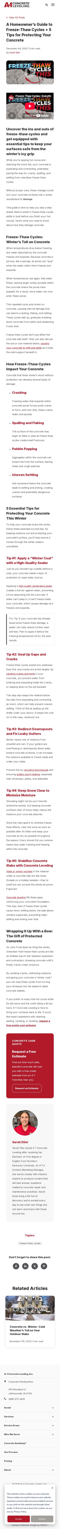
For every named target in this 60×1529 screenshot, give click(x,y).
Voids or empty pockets (19, 871)
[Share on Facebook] (16, 1266)
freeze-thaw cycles (30, 1243)
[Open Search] (47, 4)
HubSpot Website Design (24, 1525)
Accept (18, 1519)
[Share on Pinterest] (44, 1266)
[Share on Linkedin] (25, 1266)
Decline (42, 1519)
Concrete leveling (15, 897)
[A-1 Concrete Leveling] (17, 4)
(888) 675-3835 (16, 1399)
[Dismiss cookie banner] (52, 1488)
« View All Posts (15, 17)
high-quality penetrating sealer (35, 586)
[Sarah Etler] (25, 1123)
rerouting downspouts (36, 770)
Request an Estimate (26, 1088)
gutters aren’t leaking (28, 774)
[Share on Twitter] (34, 1266)
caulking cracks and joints (20, 673)
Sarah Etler (14, 52)
